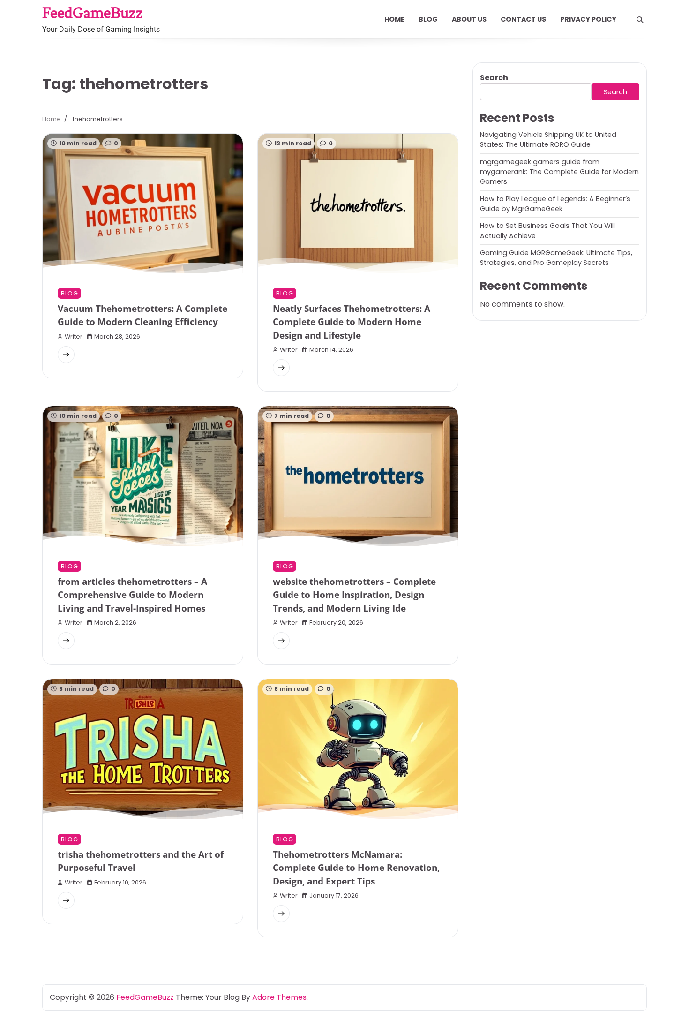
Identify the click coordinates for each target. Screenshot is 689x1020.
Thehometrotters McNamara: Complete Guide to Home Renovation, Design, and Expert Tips (356, 867)
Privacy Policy (588, 19)
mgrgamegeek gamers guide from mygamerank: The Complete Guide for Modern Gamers (559, 172)
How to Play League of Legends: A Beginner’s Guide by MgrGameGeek (555, 203)
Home (394, 19)
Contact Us (523, 19)
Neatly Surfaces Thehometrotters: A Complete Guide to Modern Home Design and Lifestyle (351, 321)
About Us (469, 19)
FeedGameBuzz (92, 13)
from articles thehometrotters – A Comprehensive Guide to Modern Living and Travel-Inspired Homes (132, 594)
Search (494, 77)
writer (73, 336)
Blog (428, 19)
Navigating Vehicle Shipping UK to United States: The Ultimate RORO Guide (548, 139)
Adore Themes (279, 997)
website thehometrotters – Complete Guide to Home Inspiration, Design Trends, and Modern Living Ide (354, 594)
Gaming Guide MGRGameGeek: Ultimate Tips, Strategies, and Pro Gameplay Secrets (556, 257)
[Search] (640, 20)
